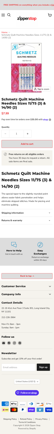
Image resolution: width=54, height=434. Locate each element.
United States (25, 381)
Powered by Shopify (27, 428)
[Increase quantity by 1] (28, 134)
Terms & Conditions (27, 422)
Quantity (5, 127)
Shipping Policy (10, 419)
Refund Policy (26, 419)
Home (5, 32)
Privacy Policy (41, 419)
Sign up (43, 367)
